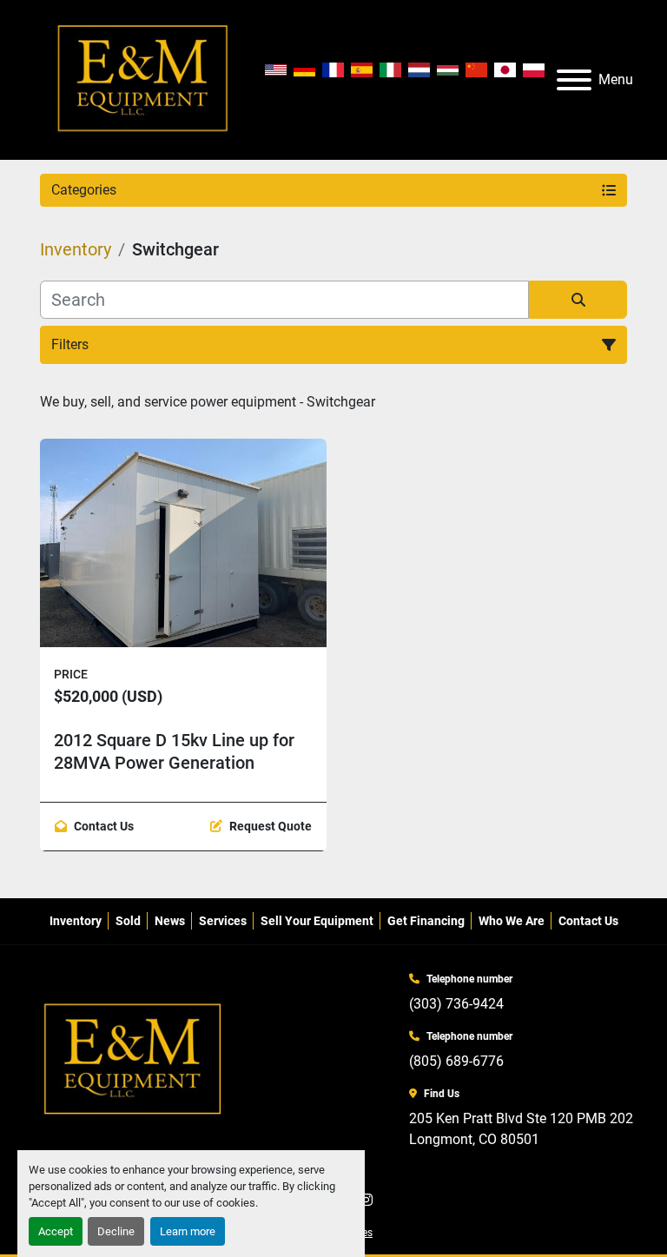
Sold (128, 921)
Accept (55, 1231)
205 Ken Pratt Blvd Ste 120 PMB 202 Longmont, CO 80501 (521, 1129)
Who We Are (512, 921)
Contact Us (588, 921)
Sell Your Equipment (317, 921)
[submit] (578, 300)
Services (223, 921)
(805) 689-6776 (456, 1061)
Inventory (76, 921)
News (170, 921)
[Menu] (574, 79)
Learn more (187, 1231)
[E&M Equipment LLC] (134, 1059)
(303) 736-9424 (456, 1004)
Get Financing (426, 921)
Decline (116, 1231)
